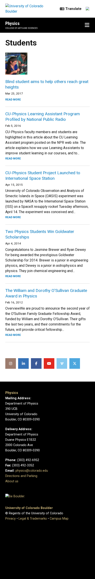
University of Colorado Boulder (29, 508)
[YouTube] (49, 363)
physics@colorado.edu (31, 471)
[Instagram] (10, 363)
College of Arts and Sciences (21, 28)
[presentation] (47, 64)
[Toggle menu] (87, 25)
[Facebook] (36, 363)
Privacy (10, 518)
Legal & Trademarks (33, 518)
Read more (13, 99)
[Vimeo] (62, 363)
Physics (12, 23)
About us (11, 481)
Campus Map (59, 518)
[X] (74, 363)
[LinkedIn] (23, 363)
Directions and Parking (21, 476)
